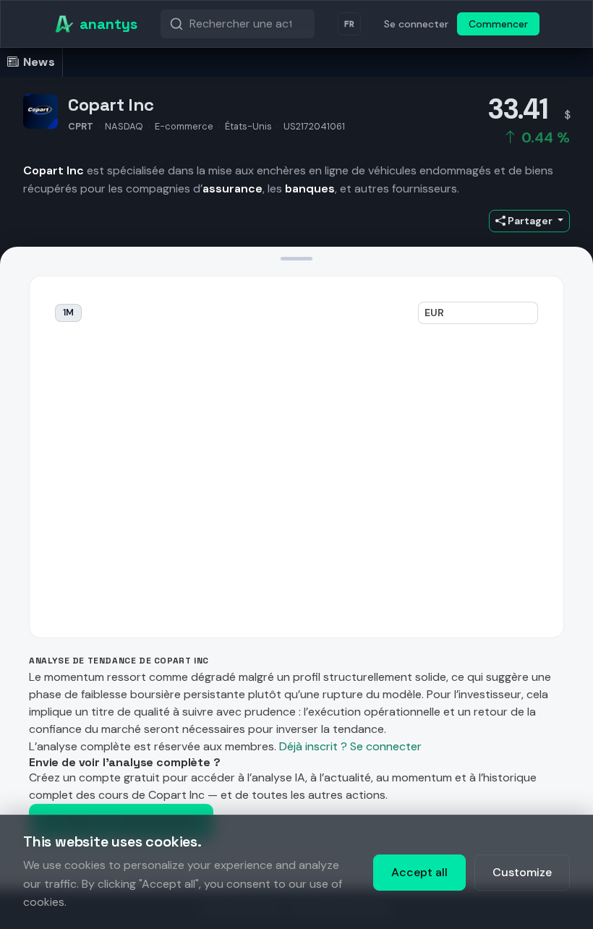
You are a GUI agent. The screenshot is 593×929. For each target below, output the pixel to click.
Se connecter (416, 23)
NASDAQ (124, 126)
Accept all (419, 872)
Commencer (498, 23)
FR (349, 24)
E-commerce (184, 126)
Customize (522, 872)
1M (68, 312)
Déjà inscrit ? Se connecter (350, 746)
